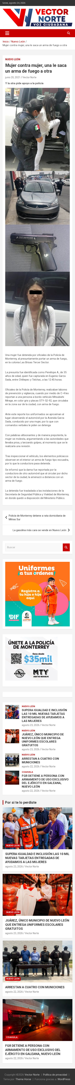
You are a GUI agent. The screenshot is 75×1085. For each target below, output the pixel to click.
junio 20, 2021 (12, 77)
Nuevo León (12, 59)
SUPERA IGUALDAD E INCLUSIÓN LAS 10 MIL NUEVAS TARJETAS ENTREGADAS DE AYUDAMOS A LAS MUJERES (44, 715)
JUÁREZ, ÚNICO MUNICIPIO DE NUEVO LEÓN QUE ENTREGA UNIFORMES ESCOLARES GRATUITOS (43, 740)
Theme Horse (23, 1079)
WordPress (64, 1079)
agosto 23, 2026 (30, 725)
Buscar (66, 547)
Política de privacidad (55, 1074)
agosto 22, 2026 (30, 766)
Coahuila (27, 772)
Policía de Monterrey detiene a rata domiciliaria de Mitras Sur (37, 517)
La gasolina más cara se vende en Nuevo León (39, 530)
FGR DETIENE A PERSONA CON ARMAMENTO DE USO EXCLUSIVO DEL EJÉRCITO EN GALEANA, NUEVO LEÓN (45, 781)
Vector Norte (29, 77)
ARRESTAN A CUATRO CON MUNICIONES (35, 987)
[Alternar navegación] (7, 33)
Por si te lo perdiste (20, 802)
